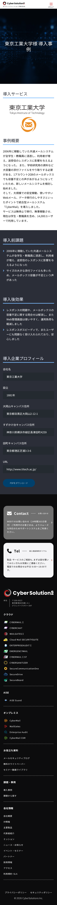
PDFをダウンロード (19, 483)
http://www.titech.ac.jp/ (21, 469)
